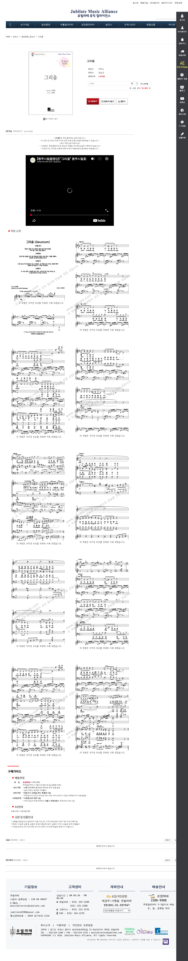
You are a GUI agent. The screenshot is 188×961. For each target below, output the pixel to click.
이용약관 (61, 925)
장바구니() (167, 3)
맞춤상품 (150, 24)
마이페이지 (155, 3)
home (8, 37)
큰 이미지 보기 (52, 119)
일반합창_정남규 (28, 37)
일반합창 (45, 24)
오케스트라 (129, 24)
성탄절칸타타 (87, 24)
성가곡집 (24, 24)
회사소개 (45, 925)
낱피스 (108, 24)
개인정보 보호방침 (82, 925)
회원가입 (144, 3)
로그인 (136, 3)
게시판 (171, 24)
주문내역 (178, 3)
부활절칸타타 (66, 24)
